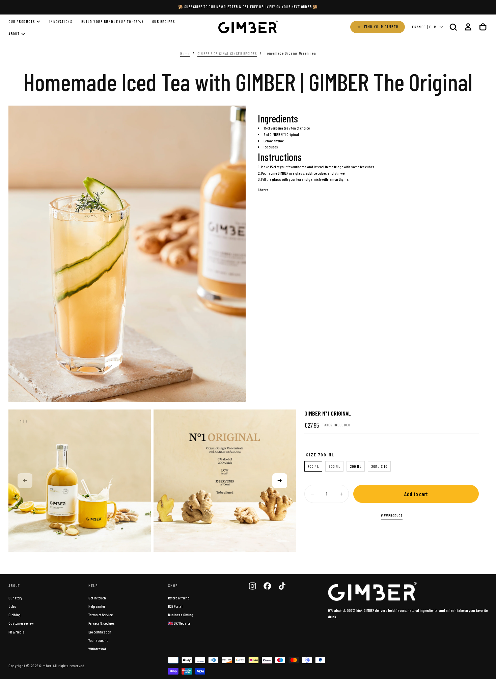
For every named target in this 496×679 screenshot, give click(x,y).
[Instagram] (252, 586)
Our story (15, 597)
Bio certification (99, 631)
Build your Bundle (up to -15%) (112, 21)
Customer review (21, 623)
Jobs (12, 606)
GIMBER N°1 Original (284, 134)
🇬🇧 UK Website (179, 623)
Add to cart (416, 493)
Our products (21, 21)
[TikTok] (282, 586)
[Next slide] (279, 480)
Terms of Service (100, 614)
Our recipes (163, 21)
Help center (96, 606)
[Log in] (468, 27)
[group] (79, 480)
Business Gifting (180, 614)
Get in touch (97, 597)
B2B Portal (175, 606)
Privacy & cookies (101, 623)
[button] (453, 27)
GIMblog (14, 614)
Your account (98, 640)
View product (392, 515)
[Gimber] (372, 592)
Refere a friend (179, 597)
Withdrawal (97, 648)
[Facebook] (267, 586)
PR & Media (16, 631)
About (14, 34)
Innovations (61, 21)
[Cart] (482, 27)
